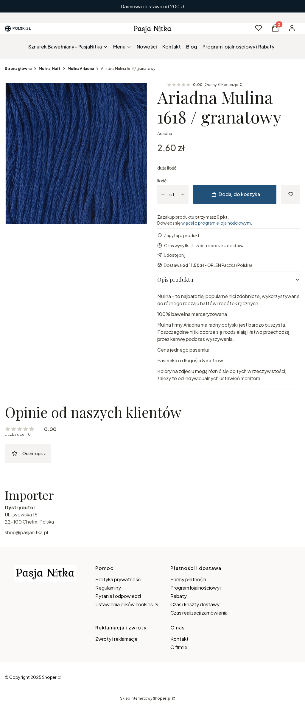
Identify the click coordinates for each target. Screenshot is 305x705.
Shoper (49, 677)
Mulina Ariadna (81, 68)
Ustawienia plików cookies (124, 604)
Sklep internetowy (145, 698)
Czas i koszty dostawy (195, 604)
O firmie (178, 647)
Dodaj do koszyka (239, 194)
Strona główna (18, 68)
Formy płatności (188, 579)
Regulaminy (108, 588)
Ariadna (164, 133)
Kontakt (179, 639)
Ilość (161, 180)
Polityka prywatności (118, 579)
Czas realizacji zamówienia (199, 613)
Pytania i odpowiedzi (118, 596)
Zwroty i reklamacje (116, 639)
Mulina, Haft (49, 68)
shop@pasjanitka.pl (26, 532)
